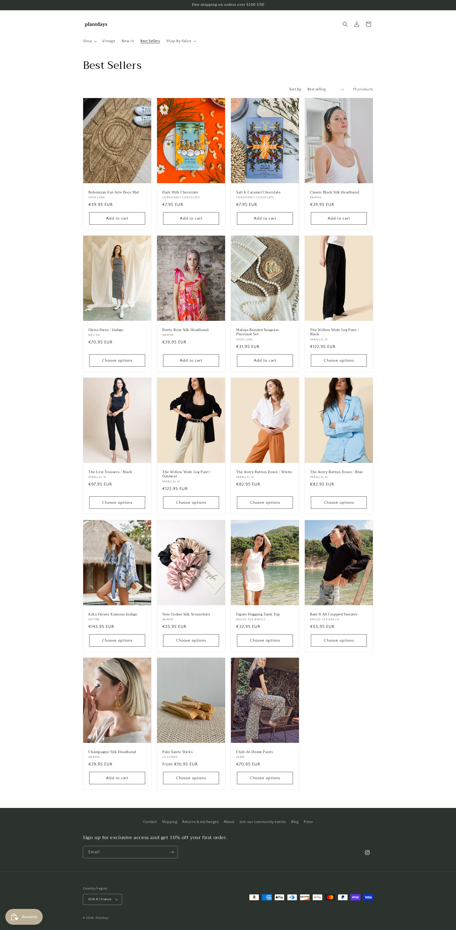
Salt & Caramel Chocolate (258, 192)
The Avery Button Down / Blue (336, 472)
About (229, 822)
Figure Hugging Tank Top (258, 614)
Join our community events (263, 822)
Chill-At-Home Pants (254, 752)
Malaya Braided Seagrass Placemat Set (257, 332)
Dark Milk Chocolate (180, 192)
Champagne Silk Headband (112, 752)
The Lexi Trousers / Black (110, 472)
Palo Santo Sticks (177, 752)
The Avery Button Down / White (264, 472)
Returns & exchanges (200, 822)
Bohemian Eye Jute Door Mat (113, 192)
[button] (89, 41)
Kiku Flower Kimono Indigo (112, 614)
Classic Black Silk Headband (334, 192)
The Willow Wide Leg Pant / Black (334, 332)
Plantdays (102, 917)
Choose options (117, 360)
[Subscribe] (172, 852)
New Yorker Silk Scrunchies (186, 614)
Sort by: (295, 89)
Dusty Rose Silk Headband (185, 330)
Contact (150, 822)
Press (308, 822)
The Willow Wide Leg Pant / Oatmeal (186, 474)
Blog (294, 822)
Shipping (169, 822)
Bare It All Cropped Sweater (334, 614)
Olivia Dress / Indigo (106, 330)
